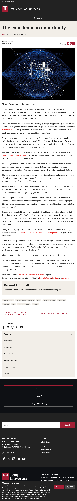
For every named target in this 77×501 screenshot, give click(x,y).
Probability (6, 304)
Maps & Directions (50, 477)
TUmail (66, 481)
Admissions (8, 347)
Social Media (48, 481)
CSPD (38, 300)
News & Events (9, 367)
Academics (8, 341)
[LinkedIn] (17, 327)
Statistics (35, 304)
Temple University (8, 1)
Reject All (70, 487)
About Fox (7, 334)
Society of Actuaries (23, 304)
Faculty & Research (10, 360)
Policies (71, 477)
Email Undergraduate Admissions (47, 450)
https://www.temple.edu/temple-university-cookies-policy (20, 498)
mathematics (61, 300)
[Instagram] (12, 327)
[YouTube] (21, 327)
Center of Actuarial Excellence (14, 155)
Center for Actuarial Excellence (25, 300)
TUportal (58, 481)
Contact (62, 477)
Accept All (59, 487)
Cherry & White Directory (51, 474)
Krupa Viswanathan (49, 300)
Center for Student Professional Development (39, 232)
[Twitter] (8, 327)
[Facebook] (3, 327)
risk (13, 304)
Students (7, 374)
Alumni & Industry (10, 354)
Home (4, 34)
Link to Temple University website (15, 477)
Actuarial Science (9, 129)
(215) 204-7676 (8, 453)
